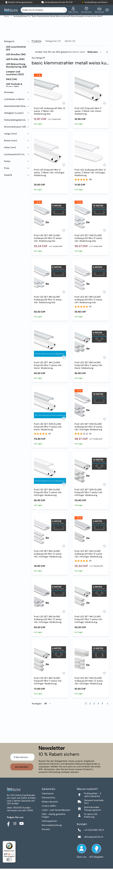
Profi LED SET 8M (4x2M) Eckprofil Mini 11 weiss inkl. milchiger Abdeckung (48, 492)
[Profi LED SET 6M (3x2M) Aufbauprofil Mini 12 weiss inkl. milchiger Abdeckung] (50, 532)
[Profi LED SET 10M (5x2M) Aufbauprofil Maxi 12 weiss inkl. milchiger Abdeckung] (91, 659)
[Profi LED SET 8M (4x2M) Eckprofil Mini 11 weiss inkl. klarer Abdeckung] (91, 344)
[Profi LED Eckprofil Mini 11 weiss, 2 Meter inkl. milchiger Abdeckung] (50, 151)
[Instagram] (15, 823)
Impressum (48, 793)
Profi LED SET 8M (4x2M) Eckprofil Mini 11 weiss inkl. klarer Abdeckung (89, 365)
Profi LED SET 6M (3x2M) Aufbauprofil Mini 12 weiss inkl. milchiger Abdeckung (47, 554)
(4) (90, 179)
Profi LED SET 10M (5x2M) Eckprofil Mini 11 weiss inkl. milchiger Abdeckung (89, 492)
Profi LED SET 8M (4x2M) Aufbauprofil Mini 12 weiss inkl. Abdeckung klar (47, 300)
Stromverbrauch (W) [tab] (15, 126)
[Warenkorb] (99, 10)
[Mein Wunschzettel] (86, 10)
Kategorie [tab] (9, 41)
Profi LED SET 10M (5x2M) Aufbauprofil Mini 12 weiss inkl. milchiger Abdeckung (88, 427)
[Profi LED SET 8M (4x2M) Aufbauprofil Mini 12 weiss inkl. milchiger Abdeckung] (50, 598)
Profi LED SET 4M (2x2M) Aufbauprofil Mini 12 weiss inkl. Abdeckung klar (47, 238)
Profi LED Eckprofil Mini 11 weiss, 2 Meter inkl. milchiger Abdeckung (49, 172)
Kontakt (46, 829)
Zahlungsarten (49, 821)
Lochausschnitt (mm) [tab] (15, 154)
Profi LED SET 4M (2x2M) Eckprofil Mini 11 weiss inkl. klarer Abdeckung (48, 365)
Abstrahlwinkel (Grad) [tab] (16, 106)
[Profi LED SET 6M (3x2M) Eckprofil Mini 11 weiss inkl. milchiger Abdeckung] (50, 659)
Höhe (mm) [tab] (10, 147)
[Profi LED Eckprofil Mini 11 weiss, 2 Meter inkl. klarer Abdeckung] (91, 90)
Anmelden (21, 767)
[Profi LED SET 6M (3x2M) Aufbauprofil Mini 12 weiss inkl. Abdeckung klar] (91, 278)
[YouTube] (21, 823)
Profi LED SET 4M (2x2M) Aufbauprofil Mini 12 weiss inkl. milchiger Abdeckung (88, 554)
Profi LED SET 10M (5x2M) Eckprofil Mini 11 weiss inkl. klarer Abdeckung (48, 427)
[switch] (9, 859)
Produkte (36, 41)
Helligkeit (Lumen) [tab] (14, 113)
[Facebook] (8, 823)
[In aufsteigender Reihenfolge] (107, 52)
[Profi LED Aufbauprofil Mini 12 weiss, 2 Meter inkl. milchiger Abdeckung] (91, 151)
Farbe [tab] (7, 161)
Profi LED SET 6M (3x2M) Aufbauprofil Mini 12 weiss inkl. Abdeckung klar (88, 300)
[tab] (36, 40)
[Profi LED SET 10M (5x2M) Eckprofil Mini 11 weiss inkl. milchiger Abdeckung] (91, 471)
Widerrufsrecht (50, 801)
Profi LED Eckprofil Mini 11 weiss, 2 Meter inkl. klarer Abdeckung (88, 111)
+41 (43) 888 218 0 (94, 830)
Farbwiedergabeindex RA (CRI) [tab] (17, 119)
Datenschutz (48, 797)
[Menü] (14, 842)
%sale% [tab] (8, 175)
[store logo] (11, 10)
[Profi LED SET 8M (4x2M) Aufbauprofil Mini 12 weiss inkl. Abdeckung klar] (50, 278)
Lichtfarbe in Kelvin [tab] (14, 99)
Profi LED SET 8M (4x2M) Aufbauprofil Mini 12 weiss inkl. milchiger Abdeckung (47, 619)
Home (6, 16)
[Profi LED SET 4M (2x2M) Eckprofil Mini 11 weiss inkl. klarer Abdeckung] (50, 344)
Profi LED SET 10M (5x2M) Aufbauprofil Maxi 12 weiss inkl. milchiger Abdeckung (89, 681)
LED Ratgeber (96, 856)
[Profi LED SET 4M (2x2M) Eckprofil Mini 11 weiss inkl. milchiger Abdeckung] (91, 598)
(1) (90, 306)
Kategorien (53, 41)
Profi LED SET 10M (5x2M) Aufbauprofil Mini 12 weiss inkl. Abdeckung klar (88, 238)
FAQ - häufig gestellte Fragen (53, 815)
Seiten (70, 41)
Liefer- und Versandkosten (56, 810)
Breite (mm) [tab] (10, 140)
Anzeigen (36, 703)
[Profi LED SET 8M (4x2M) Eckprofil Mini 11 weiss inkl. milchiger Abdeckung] (50, 471)
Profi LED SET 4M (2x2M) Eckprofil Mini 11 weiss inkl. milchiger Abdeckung (89, 619)
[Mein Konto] (73, 10)
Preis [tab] (6, 168)
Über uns (81, 856)
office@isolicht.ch (93, 837)
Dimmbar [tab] (9, 92)
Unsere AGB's (49, 805)
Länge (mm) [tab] (10, 133)
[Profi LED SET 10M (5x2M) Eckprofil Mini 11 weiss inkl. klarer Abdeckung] (50, 405)
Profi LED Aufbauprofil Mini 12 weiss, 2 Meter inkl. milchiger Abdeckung (90, 172)
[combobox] (44, 10)
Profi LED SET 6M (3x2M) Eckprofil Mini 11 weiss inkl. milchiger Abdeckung (48, 681)
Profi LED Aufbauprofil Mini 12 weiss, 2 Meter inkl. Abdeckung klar (49, 111)
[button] (94, 52)
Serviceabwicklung (52, 825)
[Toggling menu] (107, 10)
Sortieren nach (77, 52)
